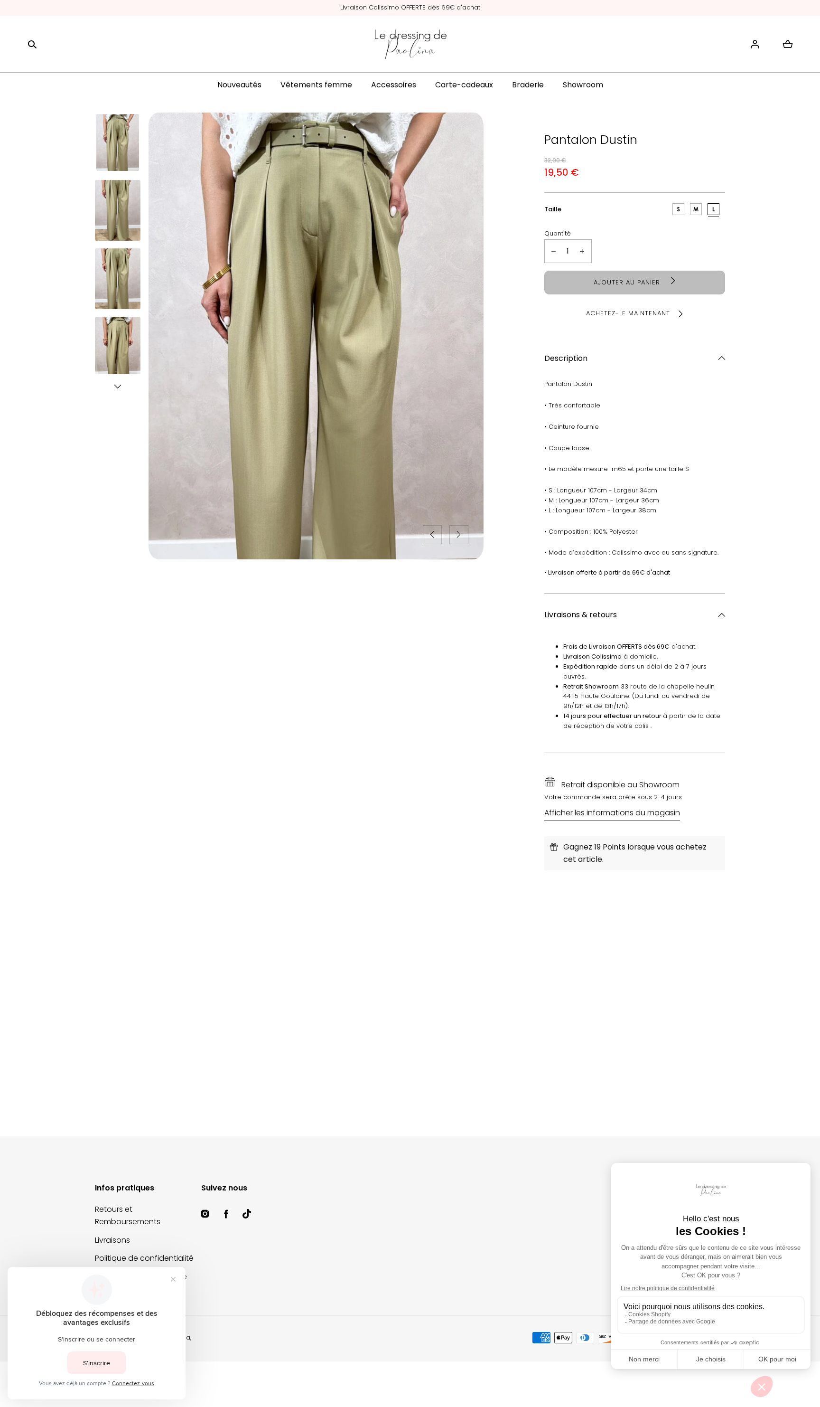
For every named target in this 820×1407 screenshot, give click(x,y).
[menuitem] (117, 142)
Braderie (528, 84)
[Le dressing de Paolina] (410, 44)
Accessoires (393, 84)
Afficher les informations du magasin (612, 812)
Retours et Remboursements (127, 1215)
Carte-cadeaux (464, 84)
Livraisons (112, 1240)
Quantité (557, 233)
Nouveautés (239, 84)
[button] (32, 44)
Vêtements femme (316, 84)
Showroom (583, 84)
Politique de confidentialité (144, 1258)
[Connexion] (755, 44)
